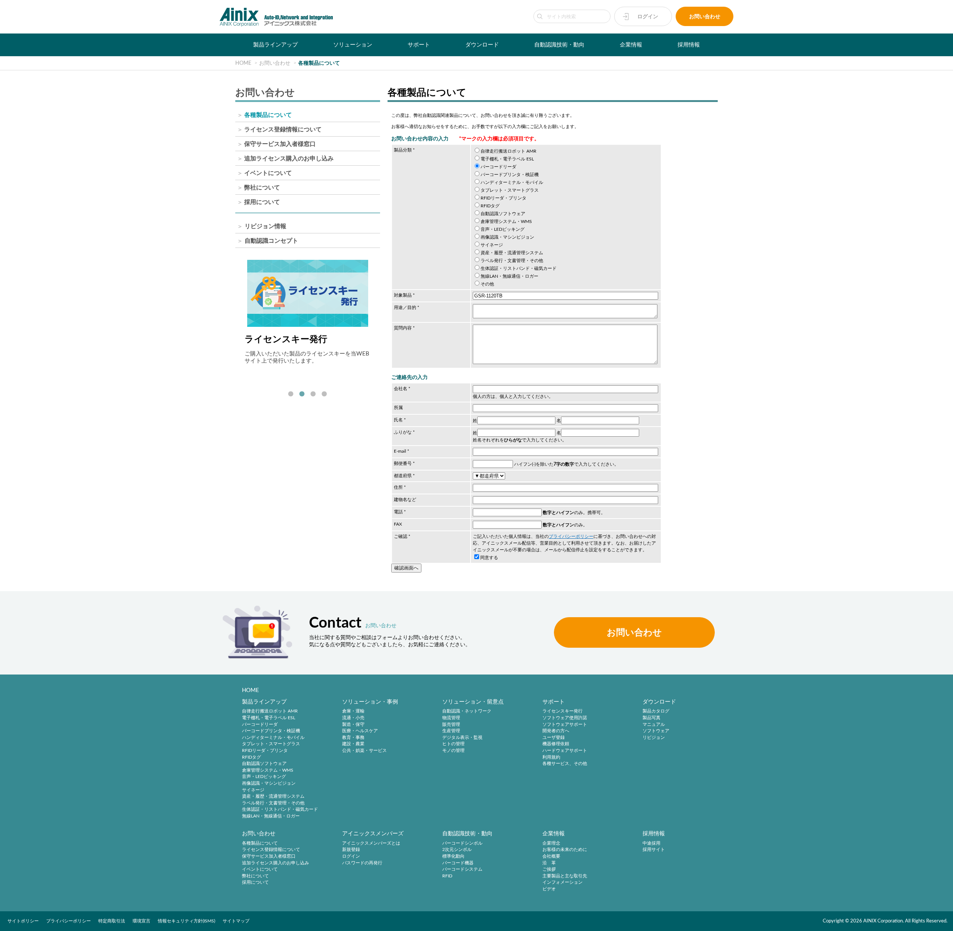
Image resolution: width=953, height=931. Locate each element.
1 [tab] (290, 394)
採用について (262, 202)
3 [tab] (313, 394)
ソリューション (352, 45)
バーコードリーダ (498, 167)
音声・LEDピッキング (503, 229)
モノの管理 (453, 750)
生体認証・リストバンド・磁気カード (519, 268)
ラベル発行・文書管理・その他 (512, 260)
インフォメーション (562, 882)
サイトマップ (236, 921)
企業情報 (631, 45)
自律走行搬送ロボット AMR (508, 151)
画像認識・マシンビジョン (507, 237)
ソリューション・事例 (370, 702)
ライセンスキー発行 (562, 711)
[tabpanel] (308, 312)
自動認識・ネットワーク (466, 711)
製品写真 (651, 717)
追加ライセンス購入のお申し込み (289, 159)
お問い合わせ (704, 16)
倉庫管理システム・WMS (506, 221)
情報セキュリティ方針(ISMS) (186, 921)
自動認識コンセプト (271, 241)
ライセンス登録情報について (283, 130)
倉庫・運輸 (353, 711)
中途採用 (651, 843)
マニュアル (654, 724)
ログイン (647, 16)
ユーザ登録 (553, 737)
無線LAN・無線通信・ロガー (509, 276)
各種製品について (268, 115)
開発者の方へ (555, 731)
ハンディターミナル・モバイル (512, 182)
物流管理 (451, 717)
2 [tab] (302, 394)
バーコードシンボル (462, 843)
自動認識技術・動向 (559, 45)
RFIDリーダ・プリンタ (503, 198)
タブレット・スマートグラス (510, 190)
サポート (419, 45)
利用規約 (551, 757)
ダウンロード (482, 45)
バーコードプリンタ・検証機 (510, 174)
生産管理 (451, 731)
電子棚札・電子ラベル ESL (507, 159)
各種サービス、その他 (564, 764)
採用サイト (654, 850)
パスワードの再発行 (362, 863)
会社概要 (551, 856)
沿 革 (549, 863)
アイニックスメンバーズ (373, 833)
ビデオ (549, 889)
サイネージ (492, 245)
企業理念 (551, 843)
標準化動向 (453, 856)
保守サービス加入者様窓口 (280, 144)
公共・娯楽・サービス (364, 750)
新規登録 (351, 850)
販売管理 (451, 724)
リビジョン (654, 737)
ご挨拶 (549, 869)
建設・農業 (353, 744)
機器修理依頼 (555, 744)
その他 (487, 284)
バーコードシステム (462, 869)
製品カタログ (656, 711)
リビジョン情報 (265, 226)
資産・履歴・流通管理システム (512, 253)
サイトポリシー (23, 921)
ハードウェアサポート (564, 750)
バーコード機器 (458, 863)
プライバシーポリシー (571, 536)
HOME (250, 690)
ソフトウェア (656, 731)
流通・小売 (353, 717)
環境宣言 (141, 921)
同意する (489, 557)
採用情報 (689, 45)
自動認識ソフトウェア (503, 213)
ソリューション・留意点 (473, 702)
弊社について (262, 188)
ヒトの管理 (453, 744)
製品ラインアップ (275, 45)
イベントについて (268, 173)
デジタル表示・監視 (462, 737)
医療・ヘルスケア (360, 731)
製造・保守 (353, 724)
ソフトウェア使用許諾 (564, 717)
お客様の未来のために (564, 850)
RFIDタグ (490, 206)
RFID (447, 876)
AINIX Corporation (883, 921)
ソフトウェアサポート (564, 724)
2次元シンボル (457, 850)
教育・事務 (353, 737)
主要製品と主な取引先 (564, 876)
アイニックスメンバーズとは (371, 843)
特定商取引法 (111, 921)
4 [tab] (324, 394)
